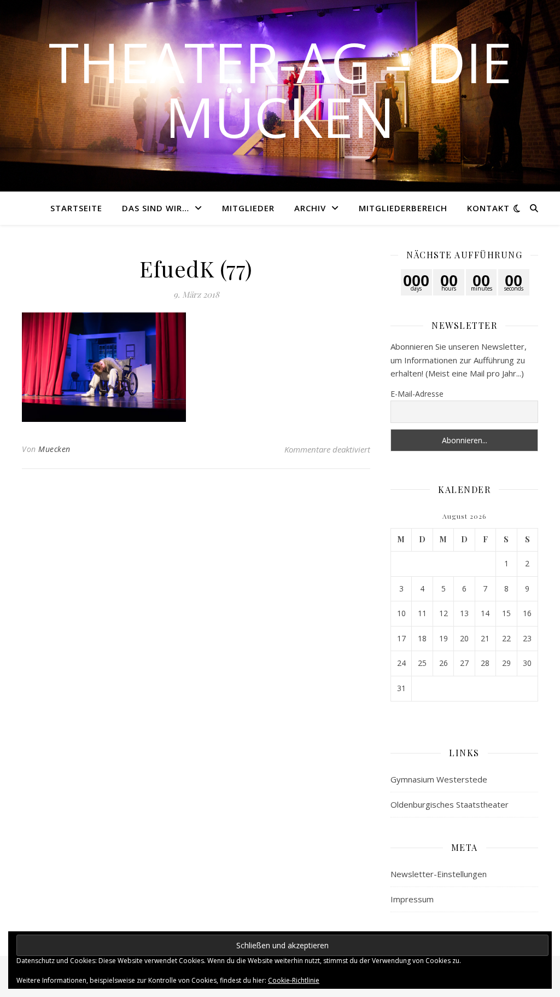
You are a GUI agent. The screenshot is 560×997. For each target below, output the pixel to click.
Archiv (310, 207)
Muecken (54, 449)
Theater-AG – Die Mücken (280, 89)
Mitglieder (248, 207)
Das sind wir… (155, 207)
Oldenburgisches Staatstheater (449, 804)
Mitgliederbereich (403, 207)
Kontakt (488, 207)
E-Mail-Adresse (417, 394)
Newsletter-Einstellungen (438, 873)
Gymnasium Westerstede (438, 779)
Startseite (76, 207)
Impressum (412, 899)
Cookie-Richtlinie (293, 980)
